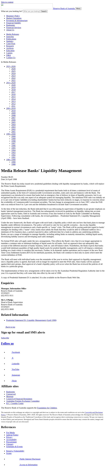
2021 (13, 80)
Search (44, 11)
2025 (13, 71)
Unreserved (11, 394)
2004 (13, 125)
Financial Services (13, 27)
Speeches (10, 36)
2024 (13, 73)
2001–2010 (11, 108)
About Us (10, 30)
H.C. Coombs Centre (15, 403)
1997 (13, 143)
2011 (13, 106)
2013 (13, 101)
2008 (13, 115)
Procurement (11, 442)
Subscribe (5, 338)
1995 (13, 148)
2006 (13, 120)
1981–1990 (11, 160)
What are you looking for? (11, 11)
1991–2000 (11, 134)
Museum (9, 396)
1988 (13, 164)
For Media (10, 432)
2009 (13, 113)
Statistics (9, 41)
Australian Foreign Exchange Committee (23, 401)
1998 (13, 141)
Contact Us (10, 57)
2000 (13, 136)
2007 (13, 118)
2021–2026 (11, 66)
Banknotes (10, 25)
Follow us (7, 343)
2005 (13, 122)
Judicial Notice (12, 435)
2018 (13, 90)
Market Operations (13, 18)
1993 (13, 153)
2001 (13, 132)
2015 (13, 97)
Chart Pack (10, 43)
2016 (13, 94)
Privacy (9, 437)
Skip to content (7, 2)
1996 (13, 146)
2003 (13, 127)
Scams (9, 453)
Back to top (10, 327)
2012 (13, 104)
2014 (13, 99)
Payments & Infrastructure (17, 20)
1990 (13, 162)
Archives (10, 48)
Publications (11, 39)
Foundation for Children (47, 408)
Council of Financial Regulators (19, 399)
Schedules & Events (14, 446)
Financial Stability (13, 23)
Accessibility (11, 439)
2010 (13, 111)
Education (10, 50)
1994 (13, 150)
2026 (13, 69)
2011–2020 (11, 83)
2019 (13, 87)
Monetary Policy (13, 16)
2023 (13, 76)
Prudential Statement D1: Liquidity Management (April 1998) (31, 320)
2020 (13, 85)
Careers (9, 53)
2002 (13, 129)
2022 (13, 78)
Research (10, 46)
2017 (13, 92)
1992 (13, 155)
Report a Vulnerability (15, 451)
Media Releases (12, 34)
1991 (13, 157)
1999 (13, 139)
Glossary (9, 444)
